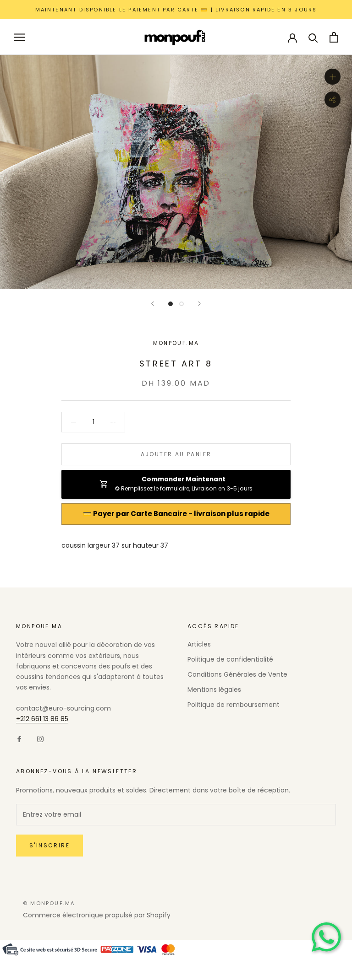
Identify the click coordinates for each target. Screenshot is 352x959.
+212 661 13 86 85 (42, 718)
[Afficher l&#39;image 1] (170, 304)
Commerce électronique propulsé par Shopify (96, 915)
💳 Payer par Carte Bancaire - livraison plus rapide (176, 513)
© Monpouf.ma (49, 903)
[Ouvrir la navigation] (19, 37)
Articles (199, 644)
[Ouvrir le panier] (334, 37)
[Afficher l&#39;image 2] (181, 304)
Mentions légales (214, 689)
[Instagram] (40, 738)
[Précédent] (152, 304)
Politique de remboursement (233, 704)
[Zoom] (332, 77)
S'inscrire (49, 845)
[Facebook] (19, 738)
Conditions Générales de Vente (237, 674)
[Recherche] (313, 37)
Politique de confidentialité (230, 659)
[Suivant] (199, 304)
